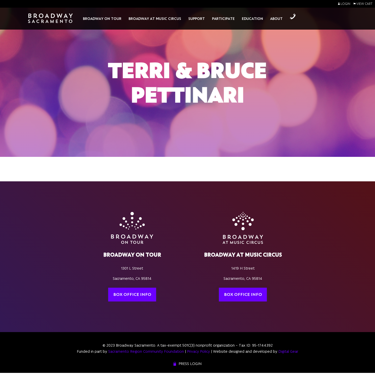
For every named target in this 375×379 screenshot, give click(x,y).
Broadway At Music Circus (155, 19)
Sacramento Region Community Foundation (146, 351)
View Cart (364, 4)
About (276, 19)
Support (196, 19)
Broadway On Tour (102, 19)
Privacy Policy (198, 351)
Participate (223, 19)
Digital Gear (288, 351)
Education (252, 19)
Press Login (190, 364)
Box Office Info (132, 294)
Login (345, 4)
